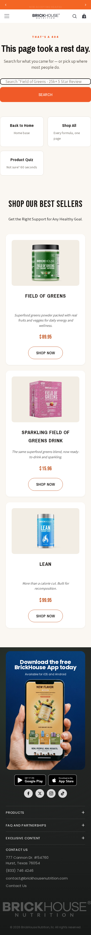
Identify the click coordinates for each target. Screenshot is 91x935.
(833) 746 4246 (19, 870)
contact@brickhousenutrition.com (37, 878)
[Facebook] (28, 793)
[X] (39, 793)
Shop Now (45, 352)
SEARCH (46, 94)
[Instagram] (51, 793)
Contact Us (16, 885)
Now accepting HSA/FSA (45, 5)
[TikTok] (62, 793)
